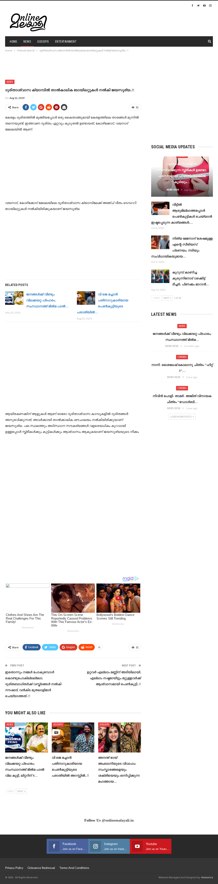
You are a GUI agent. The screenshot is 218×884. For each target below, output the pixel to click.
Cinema (182, 356)
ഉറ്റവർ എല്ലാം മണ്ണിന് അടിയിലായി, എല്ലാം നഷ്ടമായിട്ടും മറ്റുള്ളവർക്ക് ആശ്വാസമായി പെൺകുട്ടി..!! (114, 678)
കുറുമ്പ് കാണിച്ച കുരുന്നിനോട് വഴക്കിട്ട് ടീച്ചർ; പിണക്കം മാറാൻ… (190, 278)
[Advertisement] (163, 21)
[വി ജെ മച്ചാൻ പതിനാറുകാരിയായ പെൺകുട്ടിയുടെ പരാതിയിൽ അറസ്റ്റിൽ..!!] (86, 298)
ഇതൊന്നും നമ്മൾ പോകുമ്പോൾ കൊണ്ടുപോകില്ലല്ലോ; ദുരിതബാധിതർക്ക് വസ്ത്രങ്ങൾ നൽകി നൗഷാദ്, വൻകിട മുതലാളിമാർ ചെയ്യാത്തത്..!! (33, 684)
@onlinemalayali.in (118, 820)
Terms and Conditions (74, 868)
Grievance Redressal (41, 868)
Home (13, 41)
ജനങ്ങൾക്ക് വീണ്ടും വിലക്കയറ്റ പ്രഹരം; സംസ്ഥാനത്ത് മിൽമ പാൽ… (47, 300)
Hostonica (207, 877)
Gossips (43, 41)
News (27, 41)
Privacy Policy (14, 868)
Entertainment (66, 41)
